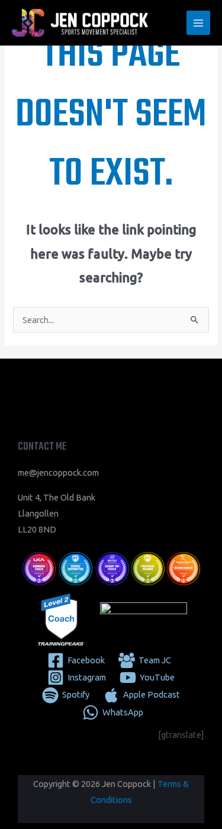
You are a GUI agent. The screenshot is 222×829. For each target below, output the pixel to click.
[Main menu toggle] (198, 22)
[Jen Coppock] (80, 23)
